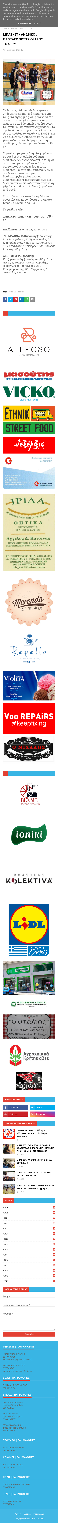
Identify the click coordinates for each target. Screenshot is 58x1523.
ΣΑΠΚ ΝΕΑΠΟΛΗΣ (36, 1518)
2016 (29, 1260)
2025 (29, 1212)
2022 (29, 1228)
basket (20, 291)
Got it (37, 23)
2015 (29, 1265)
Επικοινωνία (38, 1514)
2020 (29, 1239)
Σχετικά (27, 1514)
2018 (29, 1249)
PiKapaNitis (10, 50)
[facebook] (15, 1107)
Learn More (24, 23)
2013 (29, 1275)
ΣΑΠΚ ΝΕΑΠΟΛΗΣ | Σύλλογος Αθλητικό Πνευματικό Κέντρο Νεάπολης (32, 1133)
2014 (29, 1270)
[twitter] (42, 1107)
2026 (29, 1207)
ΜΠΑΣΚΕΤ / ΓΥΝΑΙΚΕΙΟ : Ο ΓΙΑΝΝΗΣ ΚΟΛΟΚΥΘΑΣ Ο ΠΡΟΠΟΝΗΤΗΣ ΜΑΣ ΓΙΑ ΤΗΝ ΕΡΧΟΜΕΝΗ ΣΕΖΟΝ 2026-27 (35, 1148)
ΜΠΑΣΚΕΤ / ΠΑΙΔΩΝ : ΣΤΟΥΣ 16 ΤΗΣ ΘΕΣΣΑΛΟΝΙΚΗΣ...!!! (34, 1174)
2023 (29, 1223)
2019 (29, 1244)
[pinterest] (15, 1114)
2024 (29, 1218)
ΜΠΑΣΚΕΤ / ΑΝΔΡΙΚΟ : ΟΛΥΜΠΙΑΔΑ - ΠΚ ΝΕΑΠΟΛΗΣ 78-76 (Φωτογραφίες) (35, 1187)
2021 (29, 1233)
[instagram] (42, 1114)
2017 (29, 1254)
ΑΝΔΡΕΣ (12, 291)
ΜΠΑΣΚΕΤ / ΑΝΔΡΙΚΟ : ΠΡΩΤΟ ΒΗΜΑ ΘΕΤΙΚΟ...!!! (34, 1161)
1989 (29, 1281)
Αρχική (18, 1514)
